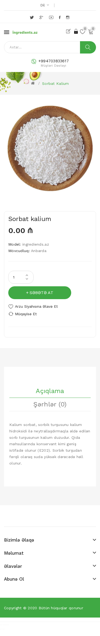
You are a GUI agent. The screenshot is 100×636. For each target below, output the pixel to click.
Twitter (32, 17)
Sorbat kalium (55, 83)
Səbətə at (41, 292)
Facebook (60, 17)
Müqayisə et (26, 314)
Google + (41, 17)
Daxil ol (76, 31)
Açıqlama (50, 391)
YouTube (51, 17)
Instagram (68, 17)
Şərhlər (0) (49, 404)
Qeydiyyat (69, 31)
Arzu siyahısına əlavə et (36, 306)
